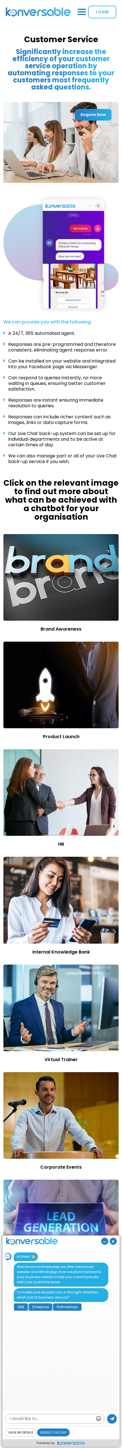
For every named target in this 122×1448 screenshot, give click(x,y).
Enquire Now (93, 114)
